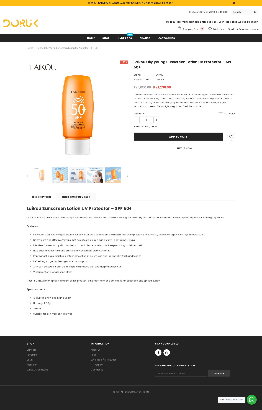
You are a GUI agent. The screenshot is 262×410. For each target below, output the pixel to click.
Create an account (248, 29)
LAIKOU (159, 74)
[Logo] (20, 23)
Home (30, 47)
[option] (77, 111)
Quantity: (139, 113)
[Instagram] (166, 352)
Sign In (232, 29)
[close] (234, 3)
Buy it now (184, 148)
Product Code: (142, 79)
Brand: (137, 74)
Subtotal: (139, 126)
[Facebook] (158, 352)
